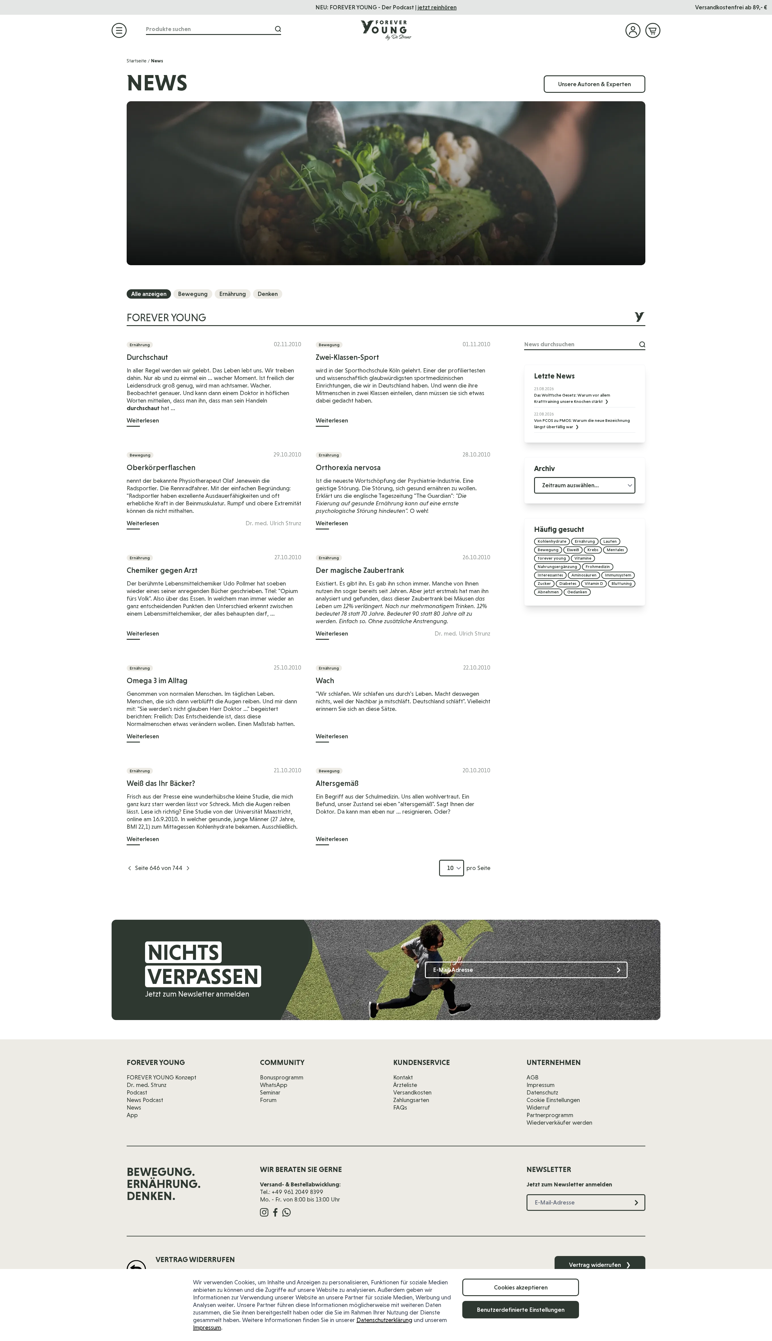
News (134, 1107)
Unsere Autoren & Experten (594, 84)
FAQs (400, 1107)
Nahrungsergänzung (557, 566)
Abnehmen (548, 591)
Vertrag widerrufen (600, 1264)
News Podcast (145, 1100)
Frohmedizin (598, 566)
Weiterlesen (143, 420)
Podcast (137, 1092)
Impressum (207, 1327)
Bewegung (193, 293)
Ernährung (232, 293)
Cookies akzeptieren (521, 1287)
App (132, 1115)
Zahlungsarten (411, 1100)
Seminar (270, 1092)
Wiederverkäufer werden (559, 1122)
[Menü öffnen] (119, 30)
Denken (268, 293)
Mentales (615, 549)
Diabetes (567, 583)
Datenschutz (542, 1092)
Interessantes (550, 575)
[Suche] (278, 29)
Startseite (137, 61)
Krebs (592, 549)
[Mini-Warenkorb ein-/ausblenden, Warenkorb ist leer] (653, 30)
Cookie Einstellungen (553, 1100)
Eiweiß (573, 549)
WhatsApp (273, 1084)
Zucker (544, 583)
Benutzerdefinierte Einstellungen (521, 1309)
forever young (552, 558)
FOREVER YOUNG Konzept (161, 1077)
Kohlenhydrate (552, 541)
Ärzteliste (405, 1084)
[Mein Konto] (633, 30)
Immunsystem (618, 575)
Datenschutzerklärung (384, 1320)
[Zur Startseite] (386, 30)
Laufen (610, 541)
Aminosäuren (583, 575)
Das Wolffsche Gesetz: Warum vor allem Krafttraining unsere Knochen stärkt (572, 398)
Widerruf (538, 1107)
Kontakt (403, 1077)
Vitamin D (594, 583)
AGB (533, 1077)
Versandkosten (412, 1092)
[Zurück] (130, 868)
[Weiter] (188, 868)
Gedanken (577, 591)
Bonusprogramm (281, 1077)
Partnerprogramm (550, 1115)
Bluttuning (622, 583)
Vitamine (582, 558)
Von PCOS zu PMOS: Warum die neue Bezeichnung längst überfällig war (582, 423)
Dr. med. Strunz (146, 1084)
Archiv (544, 468)
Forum (268, 1100)
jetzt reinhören (437, 7)
